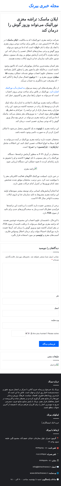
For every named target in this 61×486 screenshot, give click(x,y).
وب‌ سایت (55, 320)
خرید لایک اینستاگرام (51, 422)
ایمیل (56, 308)
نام (57, 296)
